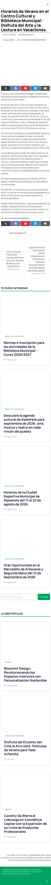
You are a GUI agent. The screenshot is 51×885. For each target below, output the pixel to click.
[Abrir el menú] (47, 4)
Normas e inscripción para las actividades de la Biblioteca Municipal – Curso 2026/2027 (24, 348)
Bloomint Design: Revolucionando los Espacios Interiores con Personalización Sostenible (25, 674)
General (8, 662)
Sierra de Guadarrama (26, 34)
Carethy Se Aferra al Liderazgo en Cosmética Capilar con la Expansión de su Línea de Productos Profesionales (25, 823)
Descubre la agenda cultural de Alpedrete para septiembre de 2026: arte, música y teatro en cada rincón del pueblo (24, 423)
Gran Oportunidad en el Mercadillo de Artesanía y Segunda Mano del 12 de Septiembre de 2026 (23, 571)
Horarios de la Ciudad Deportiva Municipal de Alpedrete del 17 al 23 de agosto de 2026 (22, 498)
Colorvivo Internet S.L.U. (24, 870)
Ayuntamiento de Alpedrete (16, 218)
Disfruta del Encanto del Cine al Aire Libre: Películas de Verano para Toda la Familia (25, 748)
